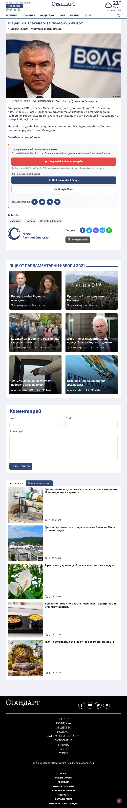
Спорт (63, 753)
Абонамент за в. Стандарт (64, 803)
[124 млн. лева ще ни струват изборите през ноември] (35, 374)
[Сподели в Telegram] (102, 230)
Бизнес (63, 744)
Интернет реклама (63, 786)
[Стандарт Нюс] (23, 705)
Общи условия (63, 777)
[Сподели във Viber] (96, 230)
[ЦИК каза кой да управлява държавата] (91, 374)
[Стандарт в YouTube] (42, 202)
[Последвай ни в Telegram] (106, 705)
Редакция (63, 782)
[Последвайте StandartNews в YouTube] (15, 9)
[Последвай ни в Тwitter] (98, 705)
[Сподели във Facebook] (82, 230)
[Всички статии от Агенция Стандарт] (14, 233)
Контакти (63, 795)
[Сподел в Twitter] (89, 230)
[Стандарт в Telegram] (50, 202)
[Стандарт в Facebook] (34, 202)
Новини (63, 719)
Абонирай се (15, 6)
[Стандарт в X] (57, 202)
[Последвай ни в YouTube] (90, 705)
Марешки (15, 221)
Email (68, 418)
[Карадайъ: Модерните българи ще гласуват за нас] (35, 332)
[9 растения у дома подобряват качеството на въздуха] (25, 581)
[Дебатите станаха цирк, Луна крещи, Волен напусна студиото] (91, 332)
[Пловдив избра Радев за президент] (35, 290)
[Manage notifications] (119, 800)
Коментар (16, 431)
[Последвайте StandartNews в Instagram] (11, 9)
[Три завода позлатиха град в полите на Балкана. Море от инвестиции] (25, 543)
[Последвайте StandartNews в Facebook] (7, 9)
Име (12, 418)
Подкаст (63, 731)
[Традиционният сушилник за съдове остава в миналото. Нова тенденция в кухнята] (25, 505)
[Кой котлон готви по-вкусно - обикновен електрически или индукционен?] (25, 619)
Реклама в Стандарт (63, 790)
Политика (63, 723)
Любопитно (63, 740)
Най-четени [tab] (16, 483)
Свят (63, 749)
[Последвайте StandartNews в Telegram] (19, 9)
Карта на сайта (63, 799)
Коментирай (79, 239)
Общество (63, 727)
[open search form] (118, 15)
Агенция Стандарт (86, 101)
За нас (63, 773)
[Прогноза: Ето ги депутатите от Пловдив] (91, 290)
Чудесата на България (63, 736)
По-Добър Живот (50, 221)
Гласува (30, 221)
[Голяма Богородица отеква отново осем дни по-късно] (25, 658)
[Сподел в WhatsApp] (109, 230)
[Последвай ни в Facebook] (81, 705)
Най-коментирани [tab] (39, 483)
